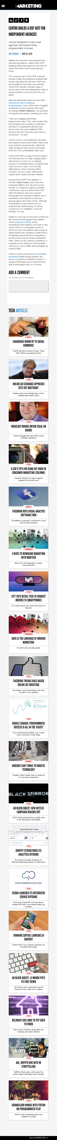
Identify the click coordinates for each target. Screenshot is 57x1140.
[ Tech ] (28, 379)
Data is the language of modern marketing (28, 640)
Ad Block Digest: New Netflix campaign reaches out (28, 810)
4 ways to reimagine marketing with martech (28, 555)
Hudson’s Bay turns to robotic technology (28, 767)
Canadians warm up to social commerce (28, 343)
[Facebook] (21, 20)
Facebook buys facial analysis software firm (28, 513)
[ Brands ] (28, 761)
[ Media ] (28, 337)
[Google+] (16, 20)
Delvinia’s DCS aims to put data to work (28, 1022)
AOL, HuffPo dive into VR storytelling (28, 1064)
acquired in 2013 (22, 222)
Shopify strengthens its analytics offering (28, 852)
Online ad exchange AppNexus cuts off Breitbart (28, 386)
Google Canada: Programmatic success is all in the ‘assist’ (28, 725)
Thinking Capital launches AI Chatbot (28, 937)
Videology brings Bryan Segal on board (28, 428)
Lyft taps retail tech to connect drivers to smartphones (28, 598)
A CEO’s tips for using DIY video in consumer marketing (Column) (28, 471)
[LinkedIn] (11, 20)
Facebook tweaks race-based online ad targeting (28, 683)
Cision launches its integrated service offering (28, 895)
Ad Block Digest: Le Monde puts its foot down (28, 980)
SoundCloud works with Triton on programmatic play (28, 1107)
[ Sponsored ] (28, 549)
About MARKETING (37, 1138)
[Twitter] (26, 20)
